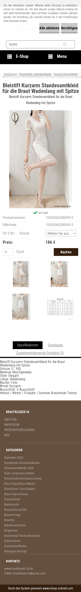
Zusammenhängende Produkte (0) (40, 353)
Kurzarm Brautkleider (66, 74)
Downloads (55, 345)
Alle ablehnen (49, 28)
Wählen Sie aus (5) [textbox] (61, 233)
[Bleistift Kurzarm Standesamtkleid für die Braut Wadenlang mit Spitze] (40, 112)
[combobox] (61, 233)
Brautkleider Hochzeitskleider (35, 74)
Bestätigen (69, 28)
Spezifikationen (27, 345)
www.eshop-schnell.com (57, 588)
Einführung (10, 74)
